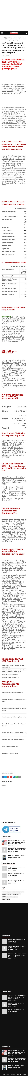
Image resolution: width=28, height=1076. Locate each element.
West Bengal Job (6, 899)
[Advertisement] (14, 16)
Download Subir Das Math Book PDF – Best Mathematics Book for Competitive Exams (16, 842)
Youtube (24, 1074)
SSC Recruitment (16, 894)
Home (4, 1074)
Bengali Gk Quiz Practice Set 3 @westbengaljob (16, 874)
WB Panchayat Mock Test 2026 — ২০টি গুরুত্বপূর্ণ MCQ (17, 940)
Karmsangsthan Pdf (6, 894)
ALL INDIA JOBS (5, 892)
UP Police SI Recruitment (9, 37)
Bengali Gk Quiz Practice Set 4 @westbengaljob (16, 867)
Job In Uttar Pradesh (10, 772)
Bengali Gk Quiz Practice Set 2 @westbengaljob (16, 881)
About (8, 1074)
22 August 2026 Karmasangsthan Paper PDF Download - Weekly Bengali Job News (17, 850)
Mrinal (4, 55)
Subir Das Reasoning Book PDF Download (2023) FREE (16, 856)
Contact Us (13, 1074)
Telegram (19, 1074)
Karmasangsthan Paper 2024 (17, 892)
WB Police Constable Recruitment (9, 896)
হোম (2, 37)
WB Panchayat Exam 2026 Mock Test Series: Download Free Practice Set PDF (16, 948)
